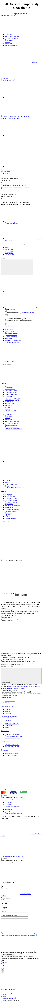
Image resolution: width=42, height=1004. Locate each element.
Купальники (9, 338)
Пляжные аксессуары (12, 738)
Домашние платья (11, 335)
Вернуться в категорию (12, 619)
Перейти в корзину (11, 326)
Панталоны (9, 725)
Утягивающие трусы (12, 722)
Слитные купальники (12, 734)
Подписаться (6, 682)
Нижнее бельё (6, 697)
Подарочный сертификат (13, 429)
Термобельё (5, 741)
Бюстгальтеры (10, 701)
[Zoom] (1, 969)
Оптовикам (9, 40)
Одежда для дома (11, 755)
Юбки (7, 727)
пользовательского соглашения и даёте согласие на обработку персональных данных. (20, 687)
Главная (7, 480)
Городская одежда (11, 336)
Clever (7, 486)
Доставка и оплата (11, 38)
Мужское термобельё (12, 745)
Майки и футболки (11, 753)
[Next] (3, 972)
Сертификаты (9, 254)
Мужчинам (9, 251)
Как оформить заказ (12, 36)
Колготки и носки (11, 403)
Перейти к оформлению (9, 695)
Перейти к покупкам (8, 998)
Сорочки (8, 709)
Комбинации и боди (12, 724)
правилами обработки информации (22, 935)
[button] (21, 569)
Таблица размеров (11, 45)
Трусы (7, 703)
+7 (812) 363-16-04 (7, 361)
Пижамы (8, 713)
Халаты (7, 711)
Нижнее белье (10, 331)
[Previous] (1, 972)
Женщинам (9, 249)
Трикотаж (8, 405)
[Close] (3, 969)
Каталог (7, 247)
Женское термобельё (12, 746)
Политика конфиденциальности (12, 856)
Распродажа (9, 253)
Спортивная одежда (12, 342)
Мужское (8, 407)
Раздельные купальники (13, 736)
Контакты (8, 44)
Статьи (7, 42)
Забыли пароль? (25, 894)
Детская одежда (10, 411)
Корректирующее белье (13, 340)
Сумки (7, 409)
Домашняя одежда (11, 333)
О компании (9, 34)
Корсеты (8, 720)
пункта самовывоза (28, 313)
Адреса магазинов (11, 427)
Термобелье (9, 401)
